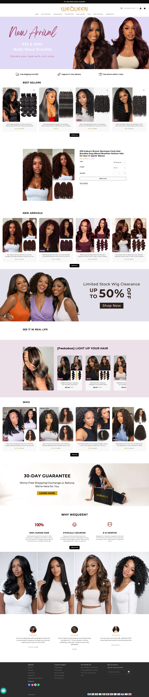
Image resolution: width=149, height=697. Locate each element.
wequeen (33, 694)
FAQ (82, 675)
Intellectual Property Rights (35, 678)
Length (82, 166)
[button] (121, 8)
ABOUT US (74, 547)
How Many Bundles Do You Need (89, 670)
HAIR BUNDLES (57, 14)
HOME (36, 14)
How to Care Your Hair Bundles (88, 672)
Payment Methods (59, 672)
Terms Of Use (31, 675)
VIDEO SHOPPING (98, 14)
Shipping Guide (58, 667)
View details (84, 183)
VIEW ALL (74, 135)
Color (81, 161)
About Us (30, 667)
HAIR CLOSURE (80, 14)
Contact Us (31, 670)
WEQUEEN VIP (110, 14)
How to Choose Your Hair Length (89, 667)
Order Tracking (58, 670)
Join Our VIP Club (58, 678)
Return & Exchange (59, 675)
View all (74, 454)
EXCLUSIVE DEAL (46, 14)
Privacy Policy (31, 672)
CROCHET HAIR (69, 14)
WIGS (89, 14)
